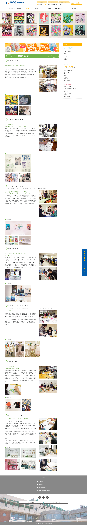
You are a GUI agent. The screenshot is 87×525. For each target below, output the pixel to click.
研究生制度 (66, 73)
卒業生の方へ (42, 2)
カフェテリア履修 (67, 51)
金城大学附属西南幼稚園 (44, 490)
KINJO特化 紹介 (67, 89)
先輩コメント (66, 58)
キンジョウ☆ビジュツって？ (70, 70)
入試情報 (48, 8)
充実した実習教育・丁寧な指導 (70, 88)
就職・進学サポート (60, 8)
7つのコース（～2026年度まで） (70, 66)
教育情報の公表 (41, 4)
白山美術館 (66, 78)
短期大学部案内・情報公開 (15, 8)
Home (6, 39)
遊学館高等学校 (42, 487)
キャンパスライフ (38, 8)
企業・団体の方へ (64, 2)
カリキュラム (66, 72)
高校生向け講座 (67, 80)
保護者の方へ (53, 2)
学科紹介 (28, 8)
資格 (65, 55)
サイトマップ (66, 4)
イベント (65, 56)
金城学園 (41, 481)
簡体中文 (72, 3)
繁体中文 (78, 3)
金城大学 (41, 484)
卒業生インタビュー (68, 93)
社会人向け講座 (67, 96)
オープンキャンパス (74, 8)
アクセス (48, 4)
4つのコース (66, 50)
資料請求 (60, 4)
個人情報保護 (31, 502)
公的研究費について (56, 502)
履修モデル (66, 53)
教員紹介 (65, 59)
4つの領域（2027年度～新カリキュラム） (71, 68)
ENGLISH (75, 2)
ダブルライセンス (67, 86)
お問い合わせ (54, 4)
